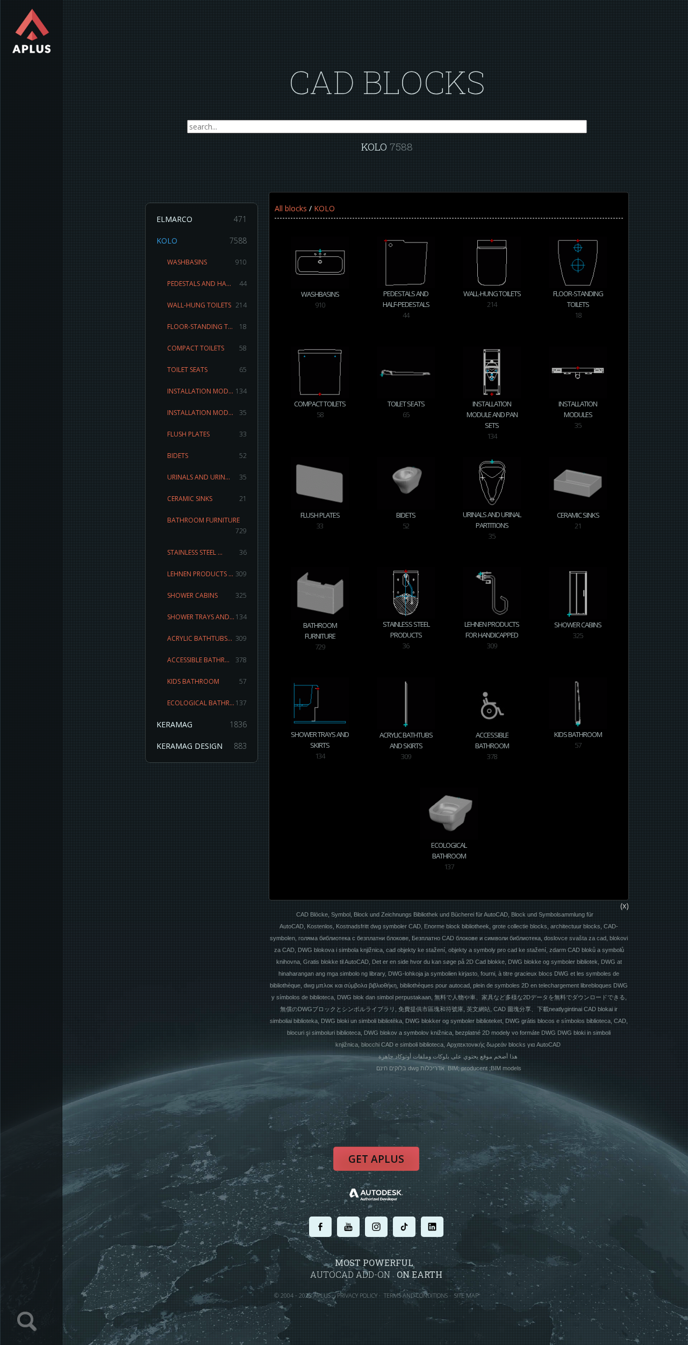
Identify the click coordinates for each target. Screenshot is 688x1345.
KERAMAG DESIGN (201, 746)
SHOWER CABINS (207, 595)
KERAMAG (201, 724)
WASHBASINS (207, 262)
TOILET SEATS (207, 369)
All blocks (291, 208)
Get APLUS (376, 1159)
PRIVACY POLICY (357, 1295)
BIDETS (207, 455)
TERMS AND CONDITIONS (416, 1295)
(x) (624, 905)
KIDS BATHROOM (207, 681)
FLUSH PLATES (207, 434)
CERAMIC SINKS (207, 498)
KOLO (201, 240)
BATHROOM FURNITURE (207, 525)
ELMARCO (201, 219)
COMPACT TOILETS (207, 348)
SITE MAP (466, 1295)
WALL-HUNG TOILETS (207, 305)
